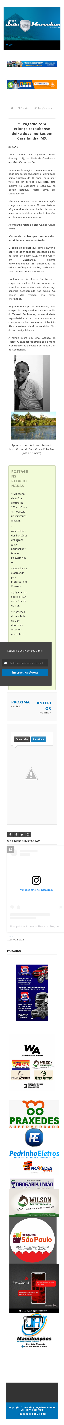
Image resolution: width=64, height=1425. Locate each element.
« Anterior (16, 706)
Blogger (41, 1413)
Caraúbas (12, 942)
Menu (11, 45)
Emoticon (38, 739)
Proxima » (45, 712)
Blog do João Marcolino (42, 1407)
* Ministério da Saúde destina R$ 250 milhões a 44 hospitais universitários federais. (19, 507)
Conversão (22, 739)
